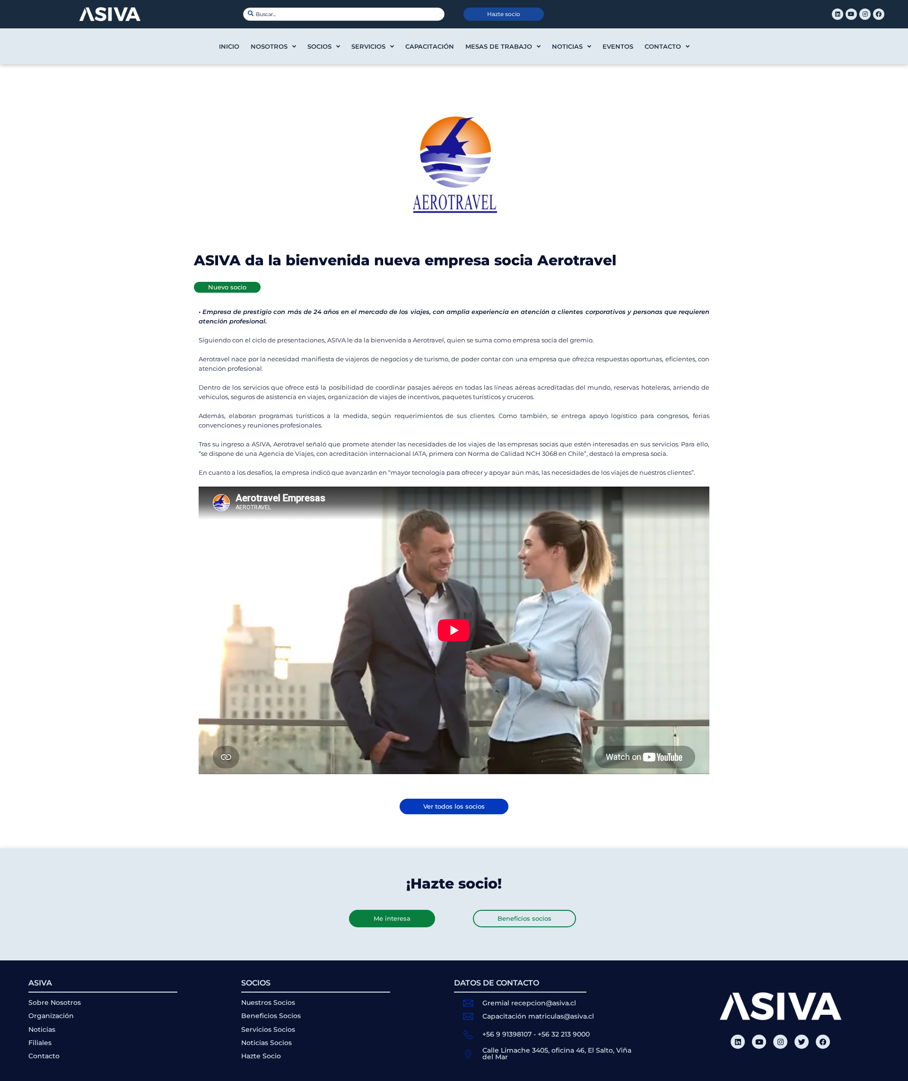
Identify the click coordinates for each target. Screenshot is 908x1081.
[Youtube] (851, 14)
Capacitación (429, 46)
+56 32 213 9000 (564, 1034)
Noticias (567, 46)
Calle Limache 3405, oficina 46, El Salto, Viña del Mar (556, 1053)
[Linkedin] (837, 14)
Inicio (229, 46)
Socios (319, 46)
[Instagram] (865, 14)
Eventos (617, 46)
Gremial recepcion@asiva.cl (529, 1003)
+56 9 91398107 (507, 1034)
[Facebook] (878, 14)
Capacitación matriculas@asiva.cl (538, 1016)
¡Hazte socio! (454, 883)
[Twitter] (801, 1042)
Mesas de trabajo (498, 46)
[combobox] (344, 14)
